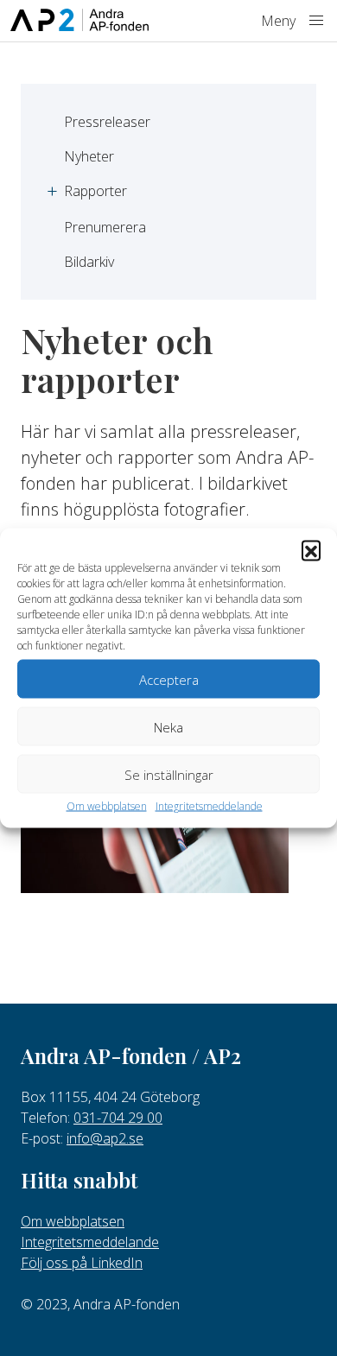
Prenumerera (105, 227)
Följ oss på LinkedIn (82, 1262)
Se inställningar (168, 774)
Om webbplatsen (107, 806)
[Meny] (316, 20)
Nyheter (89, 156)
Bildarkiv (89, 261)
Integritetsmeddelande (209, 806)
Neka (168, 726)
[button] (311, 550)
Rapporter (95, 190)
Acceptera (169, 679)
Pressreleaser (107, 121)
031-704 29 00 (117, 1117)
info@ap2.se (105, 1138)
